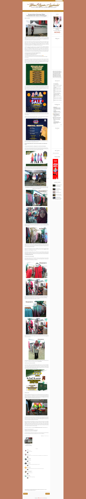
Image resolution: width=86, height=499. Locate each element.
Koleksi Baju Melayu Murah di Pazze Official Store (57, 122)
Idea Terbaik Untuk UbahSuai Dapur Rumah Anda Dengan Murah (56, 119)
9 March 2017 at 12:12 (29, 463)
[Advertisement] (57, 58)
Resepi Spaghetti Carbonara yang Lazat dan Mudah (58, 189)
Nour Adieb (28, 475)
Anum (27, 449)
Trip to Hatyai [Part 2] (56, 84)
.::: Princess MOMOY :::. (29, 471)
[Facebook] (44, 435)
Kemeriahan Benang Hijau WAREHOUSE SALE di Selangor (28, 445)
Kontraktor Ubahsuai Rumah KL (57, 117)
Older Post (47, 493)
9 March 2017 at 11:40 (29, 459)
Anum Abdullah (29, 458)
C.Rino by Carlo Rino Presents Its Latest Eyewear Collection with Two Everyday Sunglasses (57, 108)
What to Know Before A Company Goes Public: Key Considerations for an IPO (56, 115)
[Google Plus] (45, 435)
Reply (27, 452)
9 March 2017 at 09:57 (29, 454)
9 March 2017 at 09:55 (29, 450)
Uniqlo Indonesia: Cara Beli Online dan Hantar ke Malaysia (57, 111)
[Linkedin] (48, 435)
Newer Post (25, 493)
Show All (61, 124)
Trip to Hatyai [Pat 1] (55, 83)
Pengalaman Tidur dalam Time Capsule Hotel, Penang (57, 94)
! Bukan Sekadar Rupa (56, 121)
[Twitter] (46, 435)
